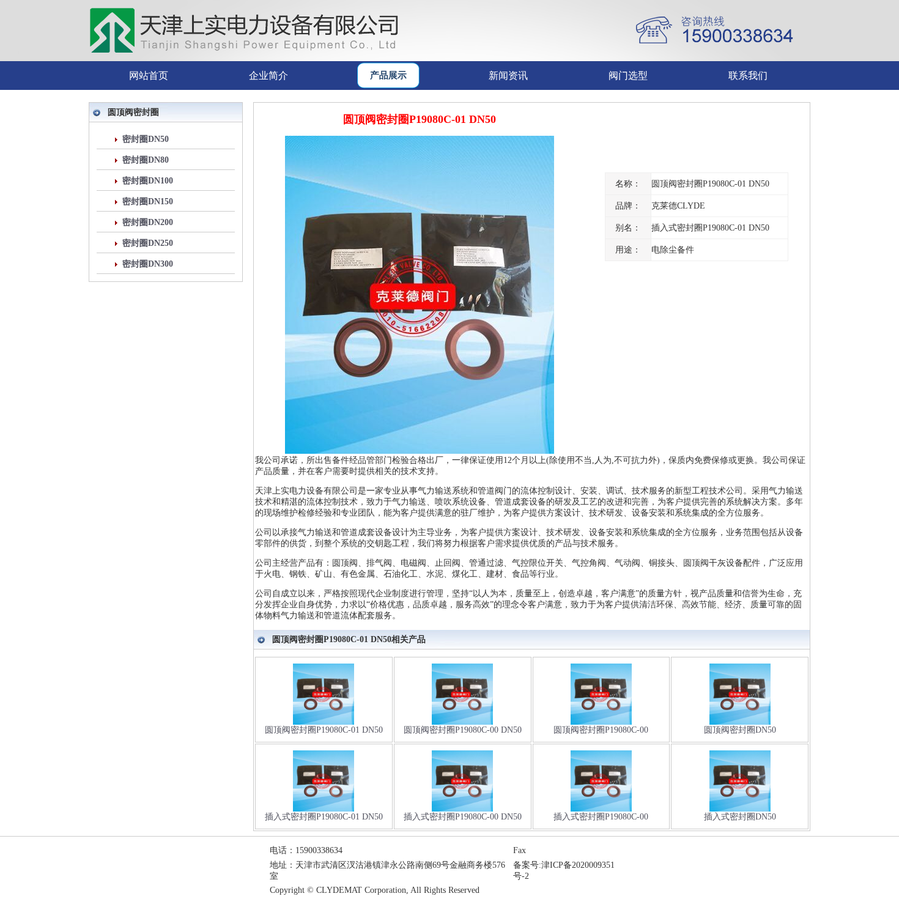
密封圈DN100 (147, 180)
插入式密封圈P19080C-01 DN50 (324, 816)
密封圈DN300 (147, 263)
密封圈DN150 (147, 201)
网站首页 (148, 75)
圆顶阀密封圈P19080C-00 (600, 729)
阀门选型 (628, 75)
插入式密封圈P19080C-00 (600, 816)
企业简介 (268, 75)
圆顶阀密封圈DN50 (740, 729)
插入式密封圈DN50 (740, 816)
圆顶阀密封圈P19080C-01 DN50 (324, 729)
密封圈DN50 (145, 139)
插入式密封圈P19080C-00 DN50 (463, 816)
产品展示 (388, 75)
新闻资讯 (508, 75)
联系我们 (748, 75)
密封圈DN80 (145, 160)
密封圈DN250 (147, 243)
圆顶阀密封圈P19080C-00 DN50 (463, 729)
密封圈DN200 (147, 222)
